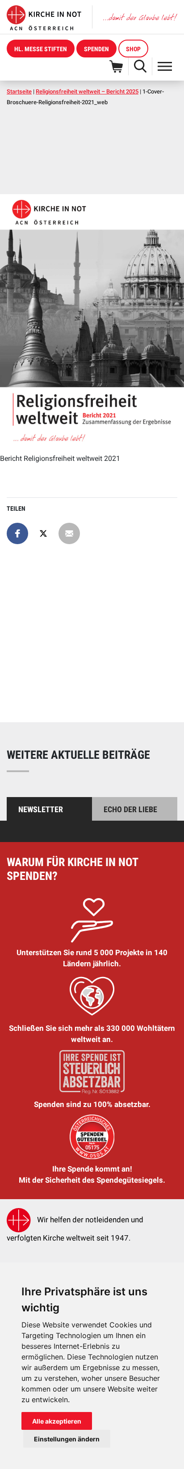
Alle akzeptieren (56, 1421)
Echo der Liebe (130, 809)
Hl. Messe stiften (40, 49)
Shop (133, 49)
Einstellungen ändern (67, 1439)
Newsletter (40, 809)
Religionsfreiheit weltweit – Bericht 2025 (87, 91)
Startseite (19, 91)
